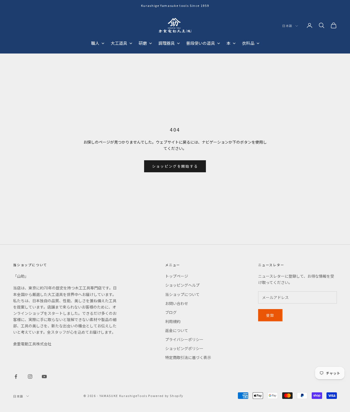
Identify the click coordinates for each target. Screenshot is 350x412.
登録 (270, 315)
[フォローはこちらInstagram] (30, 376)
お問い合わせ (176, 303)
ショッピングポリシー (184, 348)
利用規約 (172, 321)
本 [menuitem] (228, 43)
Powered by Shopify (165, 395)
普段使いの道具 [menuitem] (200, 43)
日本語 (287, 26)
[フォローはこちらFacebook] (16, 376)
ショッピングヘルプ (182, 285)
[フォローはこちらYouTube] (44, 376)
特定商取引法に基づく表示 (188, 357)
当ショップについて (182, 294)
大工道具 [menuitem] (119, 43)
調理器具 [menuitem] (166, 43)
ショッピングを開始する (175, 166)
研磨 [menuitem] (143, 43)
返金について (176, 330)
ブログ (171, 312)
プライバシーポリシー (184, 339)
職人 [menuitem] (95, 43)
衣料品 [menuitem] (248, 43)
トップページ (176, 276)
